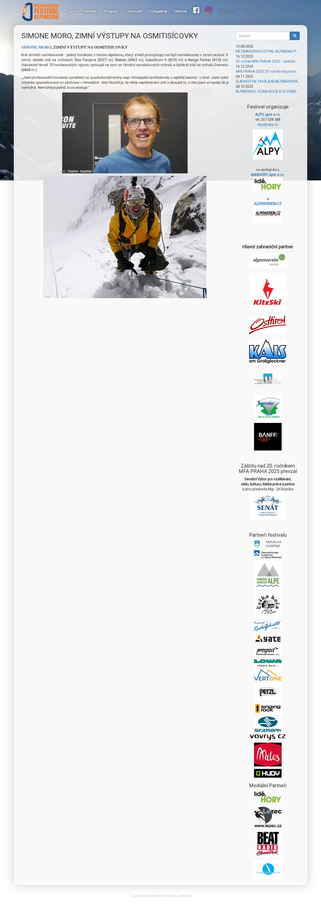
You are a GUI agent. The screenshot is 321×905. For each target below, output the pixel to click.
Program (111, 11)
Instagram (209, 11)
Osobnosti (134, 11)
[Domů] (42, 12)
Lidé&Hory (226, 11)
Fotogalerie (158, 11)
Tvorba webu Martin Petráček (153, 896)
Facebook (197, 11)
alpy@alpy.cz (268, 125)
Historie (181, 11)
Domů (72, 11)
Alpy (245, 11)
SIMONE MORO (36, 47)
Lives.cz (185, 896)
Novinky (91, 11)
